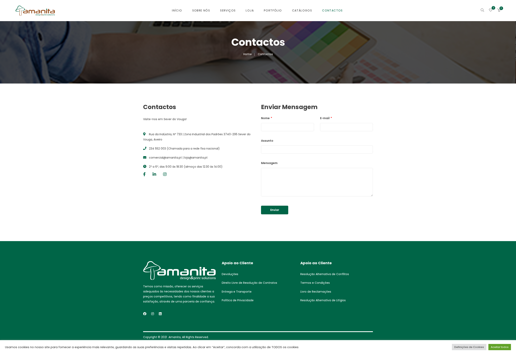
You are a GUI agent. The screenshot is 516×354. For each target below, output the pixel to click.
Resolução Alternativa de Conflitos (324, 274)
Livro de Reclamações (315, 292)
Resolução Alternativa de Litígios (323, 300)
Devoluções (230, 274)
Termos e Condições (315, 283)
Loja (250, 10)
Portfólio (273, 10)
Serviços (228, 10)
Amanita (175, 337)
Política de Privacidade (238, 300)
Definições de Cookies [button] (469, 347)
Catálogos (302, 10)
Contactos (332, 10)
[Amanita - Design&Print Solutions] (35, 10)
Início (177, 10)
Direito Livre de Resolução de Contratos (249, 283)
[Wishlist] (490, 10)
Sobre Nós (201, 10)
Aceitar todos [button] (500, 347)
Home (247, 54)
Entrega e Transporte (237, 292)
